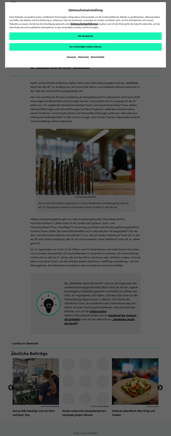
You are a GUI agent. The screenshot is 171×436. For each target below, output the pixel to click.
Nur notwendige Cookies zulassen (85, 47)
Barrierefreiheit (97, 57)
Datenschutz (83, 57)
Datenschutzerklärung (84, 24)
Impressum (71, 57)
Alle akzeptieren (85, 36)
